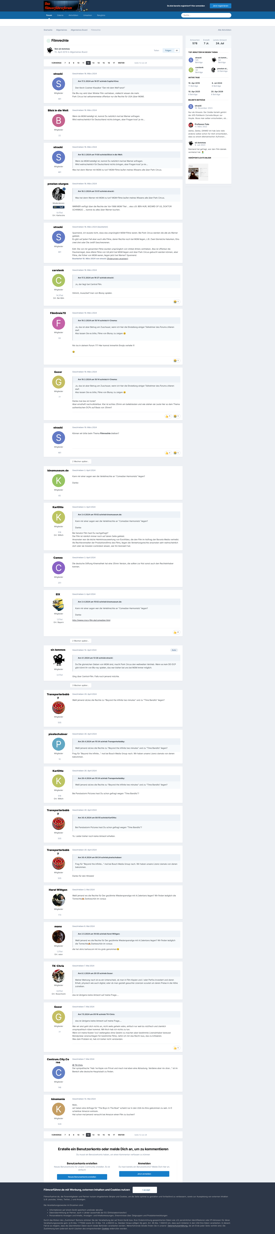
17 (114, 63)
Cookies (105, 1228)
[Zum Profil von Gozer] (58, 382)
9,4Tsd (59, 212)
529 (59, 1124)
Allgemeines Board (78, 52)
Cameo (58, 557)
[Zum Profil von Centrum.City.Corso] (58, 1072)
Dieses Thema (215, 15)
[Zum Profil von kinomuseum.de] (58, 480)
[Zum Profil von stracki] (58, 83)
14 (99, 63)
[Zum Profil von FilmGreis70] (58, 323)
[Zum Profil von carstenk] (58, 280)
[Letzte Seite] (128, 63)
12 (88, 63)
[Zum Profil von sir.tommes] (50, 50)
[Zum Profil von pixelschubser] (58, 744)
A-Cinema (112, 320)
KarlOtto (58, 507)
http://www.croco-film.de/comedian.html (91, 620)
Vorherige (56, 63)
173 (59, 915)
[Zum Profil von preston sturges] (58, 193)
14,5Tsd (59, 295)
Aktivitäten (73, 15)
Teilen (156, 50)
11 (83, 63)
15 (104, 63)
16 (109, 63)
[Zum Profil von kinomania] (58, 1109)
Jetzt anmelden (144, 1174)
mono (58, 926)
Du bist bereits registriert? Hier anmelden (186, 6)
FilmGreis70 (58, 313)
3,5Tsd (59, 675)
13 (93, 63)
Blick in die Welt (58, 110)
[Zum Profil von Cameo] (58, 567)
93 (59, 338)
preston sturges (58, 183)
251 (59, 583)
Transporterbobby (58, 696)
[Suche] (228, 15)
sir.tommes (64, 49)
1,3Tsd (59, 951)
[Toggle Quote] (76, 81)
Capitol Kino (112, 81)
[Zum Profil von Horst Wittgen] (58, 899)
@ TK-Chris (77, 1065)
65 (59, 495)
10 (78, 63)
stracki (58, 73)
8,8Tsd (59, 991)
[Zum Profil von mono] (58, 936)
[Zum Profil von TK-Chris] (58, 976)
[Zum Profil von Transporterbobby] (58, 707)
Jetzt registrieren (220, 6)
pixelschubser (58, 734)
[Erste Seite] (47, 63)
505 (59, 722)
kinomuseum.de (58, 470)
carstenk (58, 270)
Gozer (58, 371)
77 (59, 397)
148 (59, 1087)
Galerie (60, 15)
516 (59, 532)
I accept (145, 1190)
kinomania (58, 1099)
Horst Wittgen (58, 889)
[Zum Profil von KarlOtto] (58, 517)
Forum (49, 15)
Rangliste (101, 15)
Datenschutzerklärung (177, 1226)
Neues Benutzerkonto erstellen (82, 1177)
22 (59, 135)
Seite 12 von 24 (141, 63)
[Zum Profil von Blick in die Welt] (58, 120)
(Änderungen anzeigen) (117, 258)
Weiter (121, 63)
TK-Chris (58, 965)
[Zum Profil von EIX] (58, 604)
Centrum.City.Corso (58, 1061)
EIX (58, 594)
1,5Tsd (59, 619)
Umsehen (87, 15)
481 (59, 99)
